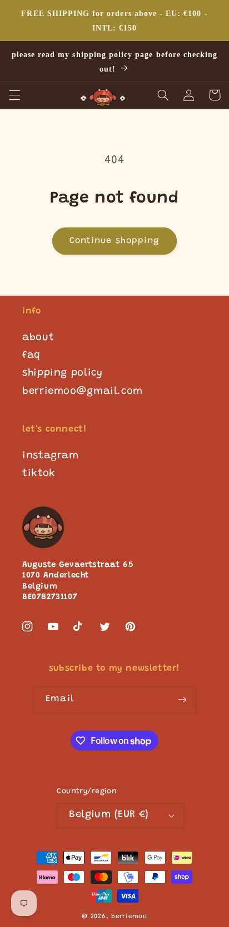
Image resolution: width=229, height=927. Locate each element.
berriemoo (129, 917)
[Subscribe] (182, 699)
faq (31, 356)
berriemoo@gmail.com (82, 392)
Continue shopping (114, 240)
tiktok (39, 474)
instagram (50, 456)
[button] (14, 95)
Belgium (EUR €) (108, 815)
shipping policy (62, 373)
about (38, 338)
